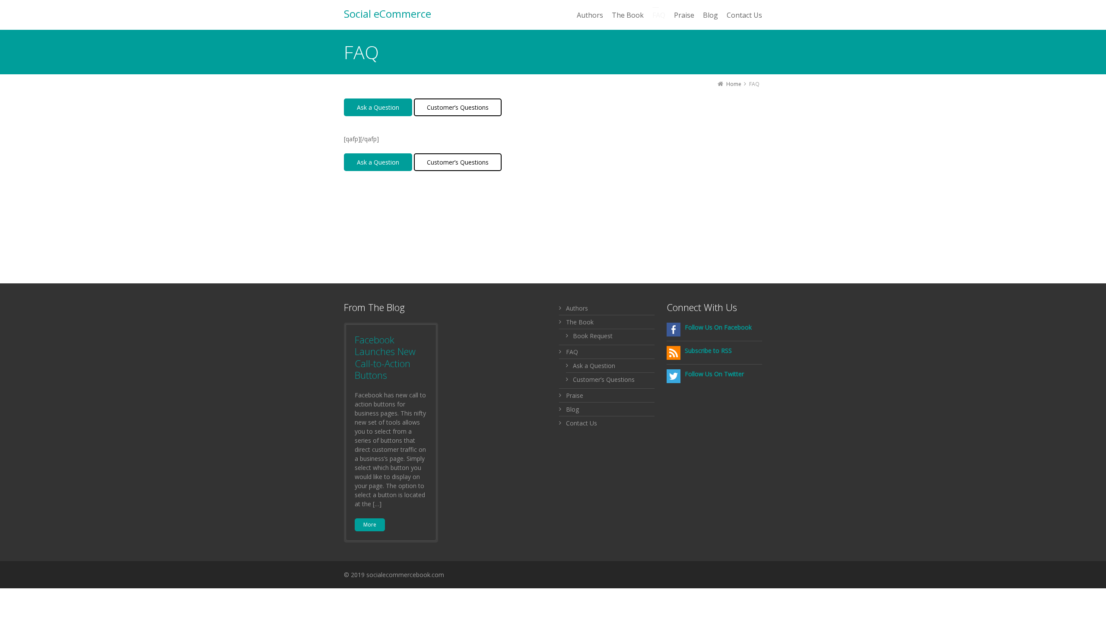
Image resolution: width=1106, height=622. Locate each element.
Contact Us (581, 423)
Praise (574, 395)
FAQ (572, 352)
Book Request (593, 336)
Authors (577, 308)
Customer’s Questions (458, 107)
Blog (572, 409)
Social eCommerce (387, 14)
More (369, 524)
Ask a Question (378, 107)
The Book (580, 322)
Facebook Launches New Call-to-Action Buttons (385, 357)
